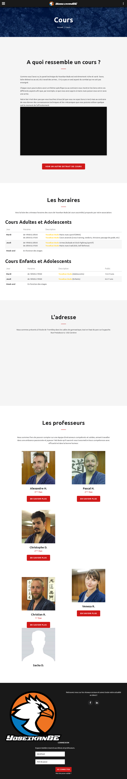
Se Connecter (63, 769)
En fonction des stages (32, 251)
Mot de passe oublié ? (63, 773)
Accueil (60, 27)
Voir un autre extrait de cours (63, 166)
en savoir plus (38, 499)
